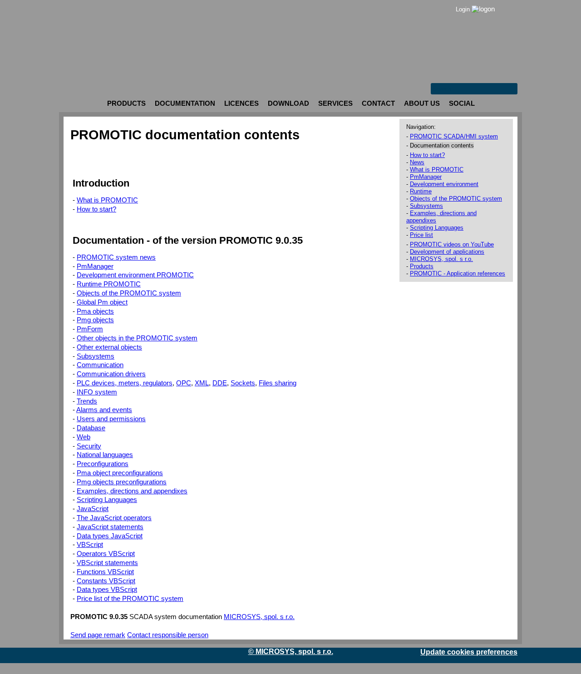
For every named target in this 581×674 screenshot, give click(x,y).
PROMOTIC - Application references (457, 273)
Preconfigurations (102, 463)
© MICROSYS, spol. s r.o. (290, 651)
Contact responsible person (167, 635)
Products (421, 266)
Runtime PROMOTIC (109, 284)
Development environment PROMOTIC (135, 275)
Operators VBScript (106, 553)
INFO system (97, 392)
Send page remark (97, 635)
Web (83, 437)
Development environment (444, 184)
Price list (421, 234)
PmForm (90, 329)
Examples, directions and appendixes (132, 491)
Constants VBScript (106, 581)
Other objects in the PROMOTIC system (137, 338)
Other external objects (109, 347)
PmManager (95, 266)
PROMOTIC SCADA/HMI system (454, 136)
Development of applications (447, 251)
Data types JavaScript (110, 536)
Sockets (243, 383)
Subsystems (95, 356)
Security (89, 446)
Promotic (75, 7)
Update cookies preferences (468, 652)
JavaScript (92, 508)
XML (202, 383)
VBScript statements (107, 562)
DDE (219, 383)
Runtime (421, 191)
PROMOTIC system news (116, 257)
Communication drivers (111, 374)
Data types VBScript (107, 589)
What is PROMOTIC (107, 200)
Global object (102, 302)
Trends (87, 401)
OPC (183, 383)
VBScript (90, 544)
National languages (105, 454)
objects (95, 311)
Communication (100, 365)
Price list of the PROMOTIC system (130, 598)
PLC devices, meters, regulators (124, 383)
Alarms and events (104, 409)
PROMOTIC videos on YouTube (452, 244)
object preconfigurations (120, 473)
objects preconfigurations (122, 482)
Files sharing (277, 383)
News (417, 162)
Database (91, 428)
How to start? (96, 209)
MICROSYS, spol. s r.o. (259, 616)
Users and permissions (111, 419)
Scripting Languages (107, 499)
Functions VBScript (105, 572)
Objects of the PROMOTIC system (129, 293)
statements (110, 527)
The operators (114, 517)
